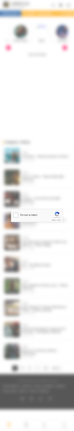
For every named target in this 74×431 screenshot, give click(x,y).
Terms (59, 220)
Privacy (54, 220)
